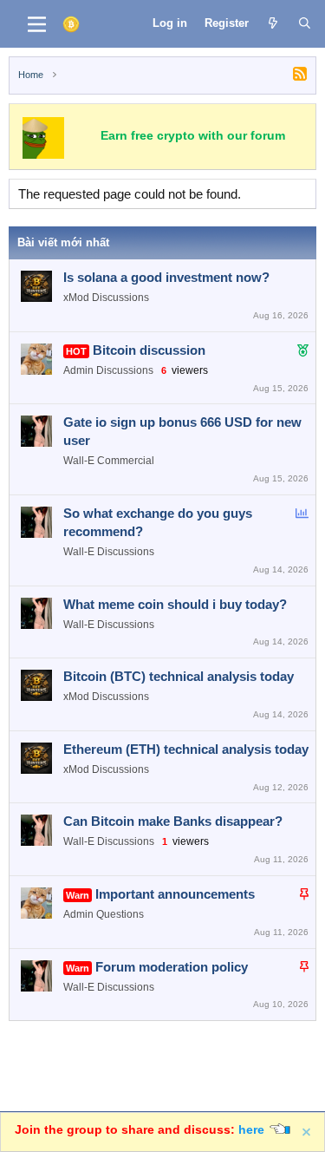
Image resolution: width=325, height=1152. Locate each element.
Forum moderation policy (171, 966)
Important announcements (175, 894)
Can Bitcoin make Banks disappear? (173, 821)
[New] (273, 23)
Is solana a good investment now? (166, 277)
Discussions (120, 297)
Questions (120, 914)
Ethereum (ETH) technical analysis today (186, 749)
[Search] (305, 23)
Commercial (125, 461)
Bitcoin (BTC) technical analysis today (178, 676)
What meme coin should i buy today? (175, 604)
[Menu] (36, 24)
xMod (76, 297)
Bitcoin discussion (149, 350)
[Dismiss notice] (307, 1132)
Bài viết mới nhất (63, 242)
